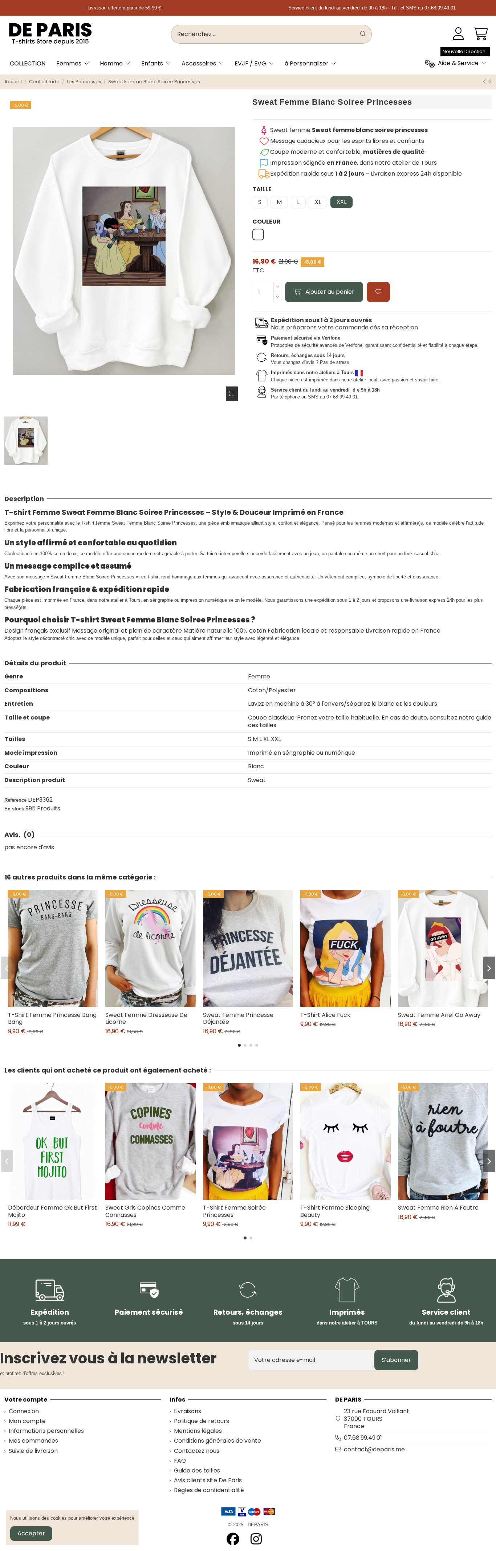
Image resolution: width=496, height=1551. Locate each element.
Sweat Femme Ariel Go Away (439, 1015)
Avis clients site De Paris (208, 1480)
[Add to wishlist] (378, 292)
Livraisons (187, 1411)
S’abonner (396, 1360)
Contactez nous (196, 1451)
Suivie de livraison (33, 1451)
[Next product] (490, 81)
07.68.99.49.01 (363, 1438)
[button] (239, 1045)
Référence (15, 800)
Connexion (24, 1411)
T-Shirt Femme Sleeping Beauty (335, 1211)
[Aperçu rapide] (59, 1004)
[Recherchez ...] (363, 34)
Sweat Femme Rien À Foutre (438, 1207)
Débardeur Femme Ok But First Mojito (52, 1211)
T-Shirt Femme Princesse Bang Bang (52, 1018)
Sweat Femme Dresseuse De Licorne (146, 1018)
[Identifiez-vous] (458, 34)
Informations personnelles (46, 1431)
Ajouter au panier (329, 292)
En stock (14, 808)
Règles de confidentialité (209, 1490)
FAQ (180, 1461)
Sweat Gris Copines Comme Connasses (145, 1211)
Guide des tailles (197, 1471)
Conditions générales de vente (217, 1441)
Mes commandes (33, 1441)
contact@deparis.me (374, 1449)
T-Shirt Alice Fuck (325, 1015)
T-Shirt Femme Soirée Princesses (234, 1211)
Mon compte (27, 1421)
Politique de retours (201, 1421)
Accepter (31, 1533)
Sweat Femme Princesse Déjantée (238, 1018)
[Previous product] (485, 81)
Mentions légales (198, 1431)
